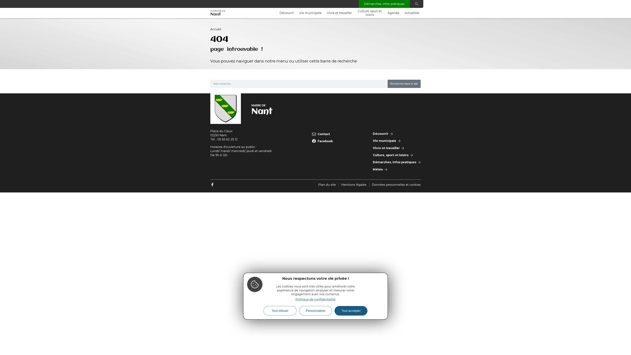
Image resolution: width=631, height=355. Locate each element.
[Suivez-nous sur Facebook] (212, 184)
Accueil (215, 29)
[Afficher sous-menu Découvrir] (295, 13)
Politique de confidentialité (315, 299)
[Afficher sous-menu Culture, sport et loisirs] (384, 13)
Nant (217, 13)
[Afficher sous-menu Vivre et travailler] (353, 13)
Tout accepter (351, 310)
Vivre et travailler (339, 13)
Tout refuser (280, 310)
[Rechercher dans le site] (416, 4)
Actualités (412, 13)
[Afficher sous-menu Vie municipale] (323, 13)
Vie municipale (310, 13)
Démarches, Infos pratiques (384, 4)
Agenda (393, 13)
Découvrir (287, 13)
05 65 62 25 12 (227, 139)
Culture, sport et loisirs (370, 13)
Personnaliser (315, 310)
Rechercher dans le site (404, 83)
